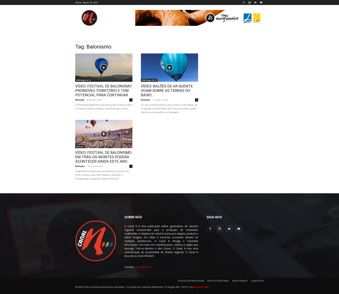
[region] (199, 18)
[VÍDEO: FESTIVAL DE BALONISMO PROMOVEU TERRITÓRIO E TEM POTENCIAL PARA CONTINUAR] (103, 67)
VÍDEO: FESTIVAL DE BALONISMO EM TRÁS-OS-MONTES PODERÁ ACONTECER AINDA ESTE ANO (103, 157)
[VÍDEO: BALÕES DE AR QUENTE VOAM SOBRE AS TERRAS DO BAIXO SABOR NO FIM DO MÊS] (169, 67)
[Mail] (255, 2)
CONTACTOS (257, 280)
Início (78, 41)
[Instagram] (249, 2)
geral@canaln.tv (144, 267)
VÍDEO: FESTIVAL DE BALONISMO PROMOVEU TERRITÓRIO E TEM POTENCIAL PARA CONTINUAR (103, 90)
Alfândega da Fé (83, 80)
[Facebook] (243, 2)
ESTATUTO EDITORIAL (218, 280)
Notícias (80, 146)
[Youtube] (261, 2)
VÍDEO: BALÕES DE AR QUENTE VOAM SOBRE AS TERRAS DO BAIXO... (167, 90)
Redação (79, 99)
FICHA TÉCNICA (240, 280)
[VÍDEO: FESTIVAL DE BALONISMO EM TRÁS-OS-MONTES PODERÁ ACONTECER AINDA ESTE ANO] (103, 134)
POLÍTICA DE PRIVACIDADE (191, 280)
